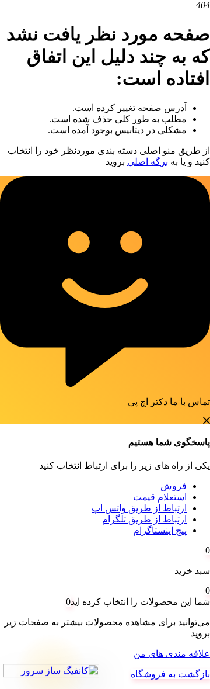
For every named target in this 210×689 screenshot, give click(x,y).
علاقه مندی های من (172, 654)
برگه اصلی (147, 162)
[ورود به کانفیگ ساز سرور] (51, 671)
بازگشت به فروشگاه (170, 674)
